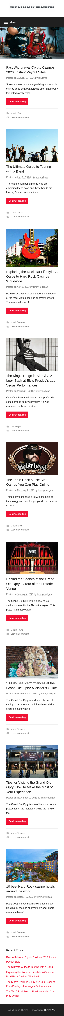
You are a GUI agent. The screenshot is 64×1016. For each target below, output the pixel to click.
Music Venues (18, 322)
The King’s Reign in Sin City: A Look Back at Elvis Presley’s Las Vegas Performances (30, 380)
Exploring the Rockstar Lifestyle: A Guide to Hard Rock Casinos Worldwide (31, 276)
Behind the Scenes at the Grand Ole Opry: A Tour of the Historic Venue (30, 584)
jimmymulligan (40, 177)
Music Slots (17, 113)
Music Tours (17, 212)
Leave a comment (20, 117)
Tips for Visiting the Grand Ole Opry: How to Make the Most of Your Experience (29, 787)
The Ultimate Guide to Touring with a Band (29, 967)
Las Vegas (16, 426)
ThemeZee (50, 1010)
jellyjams (42, 77)
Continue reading (17, 101)
